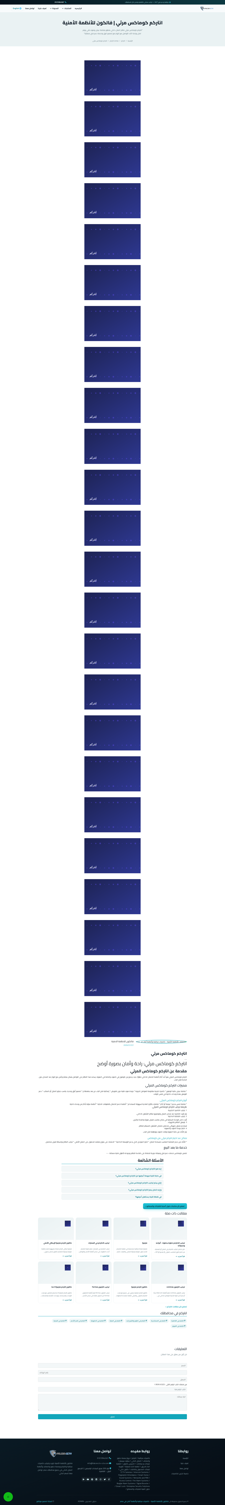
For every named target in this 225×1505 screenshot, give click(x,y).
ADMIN (81, 1501)
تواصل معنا (29, 8)
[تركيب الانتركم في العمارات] (93, 1229)
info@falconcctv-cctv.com (98, 1463)
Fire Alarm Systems (140, 1480)
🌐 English (17, 8)
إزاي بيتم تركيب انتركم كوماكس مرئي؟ (144, 1182)
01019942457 (59, 2)
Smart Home (143, 1475)
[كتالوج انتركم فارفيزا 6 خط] (56, 1273)
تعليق (112, 1416)
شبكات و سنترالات (143, 1463)
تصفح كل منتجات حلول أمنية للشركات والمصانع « (165, 1206)
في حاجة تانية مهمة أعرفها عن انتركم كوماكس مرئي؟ (138, 1175)
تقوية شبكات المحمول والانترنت (134, 1468)
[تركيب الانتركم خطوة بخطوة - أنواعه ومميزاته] (169, 1229)
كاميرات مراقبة (144, 1458)
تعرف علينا (42, 8)
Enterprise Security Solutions (138, 1486)
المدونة (55, 8)
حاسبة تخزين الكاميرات (179, 1473)
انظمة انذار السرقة (132, 1466)
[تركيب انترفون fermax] (93, 1273)
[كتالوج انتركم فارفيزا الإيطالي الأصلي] (56, 1229)
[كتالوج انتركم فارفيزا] (131, 1273)
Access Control (125, 1480)
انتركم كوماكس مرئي (99, 40)
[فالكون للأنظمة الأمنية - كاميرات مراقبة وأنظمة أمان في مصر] (207, 8)
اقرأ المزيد (181, 1256)
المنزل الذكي (136, 1461)
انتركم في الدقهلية (97, 1320)
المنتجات (67, 8)
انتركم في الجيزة (115, 1320)
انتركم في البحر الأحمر (78, 1320)
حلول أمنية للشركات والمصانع (138, 1489)
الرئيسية (130, 40)
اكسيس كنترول (129, 1463)
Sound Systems (125, 1478)
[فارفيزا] (131, 1229)
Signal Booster (142, 1483)
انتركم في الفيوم (178, 1326)
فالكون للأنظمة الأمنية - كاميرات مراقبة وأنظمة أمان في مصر (144, 1501)
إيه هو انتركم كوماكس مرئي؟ (148, 1168)
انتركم (123, 40)
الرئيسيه (78, 8)
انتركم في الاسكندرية (158, 1320)
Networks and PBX (140, 1478)
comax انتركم (114, 40)
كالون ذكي (124, 1469)
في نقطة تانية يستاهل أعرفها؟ (148, 1196)
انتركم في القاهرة (177, 1320)
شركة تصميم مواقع (44, 1501)
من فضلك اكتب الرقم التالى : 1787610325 (170, 1384)
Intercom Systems (141, 1472)
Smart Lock (120, 1486)
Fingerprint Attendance (127, 1475)
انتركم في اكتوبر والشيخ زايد (136, 1320)
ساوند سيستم (124, 1461)
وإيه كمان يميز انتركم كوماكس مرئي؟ (144, 1189)
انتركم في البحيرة (59, 1320)
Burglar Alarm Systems (126, 1483)
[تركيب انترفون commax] (169, 1273)
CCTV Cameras (126, 1472)
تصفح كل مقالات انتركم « (176, 1306)
